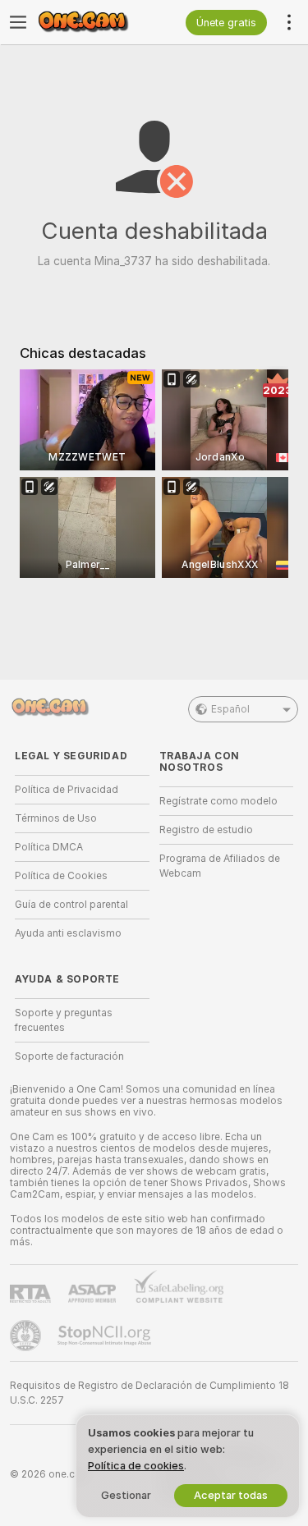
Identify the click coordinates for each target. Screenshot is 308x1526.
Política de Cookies (61, 876)
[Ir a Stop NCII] (105, 1335)
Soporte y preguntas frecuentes (64, 1020)
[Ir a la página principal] (95, 22)
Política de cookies (136, 1466)
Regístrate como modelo (218, 801)
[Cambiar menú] (18, 22)
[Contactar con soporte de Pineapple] (27, 1335)
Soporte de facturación (69, 1056)
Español (230, 709)
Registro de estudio (206, 830)
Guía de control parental (71, 904)
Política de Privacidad (66, 789)
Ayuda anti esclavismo (68, 933)
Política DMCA (49, 847)
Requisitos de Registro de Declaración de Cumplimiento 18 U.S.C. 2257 (149, 1393)
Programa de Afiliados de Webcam (219, 866)
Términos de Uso (56, 818)
